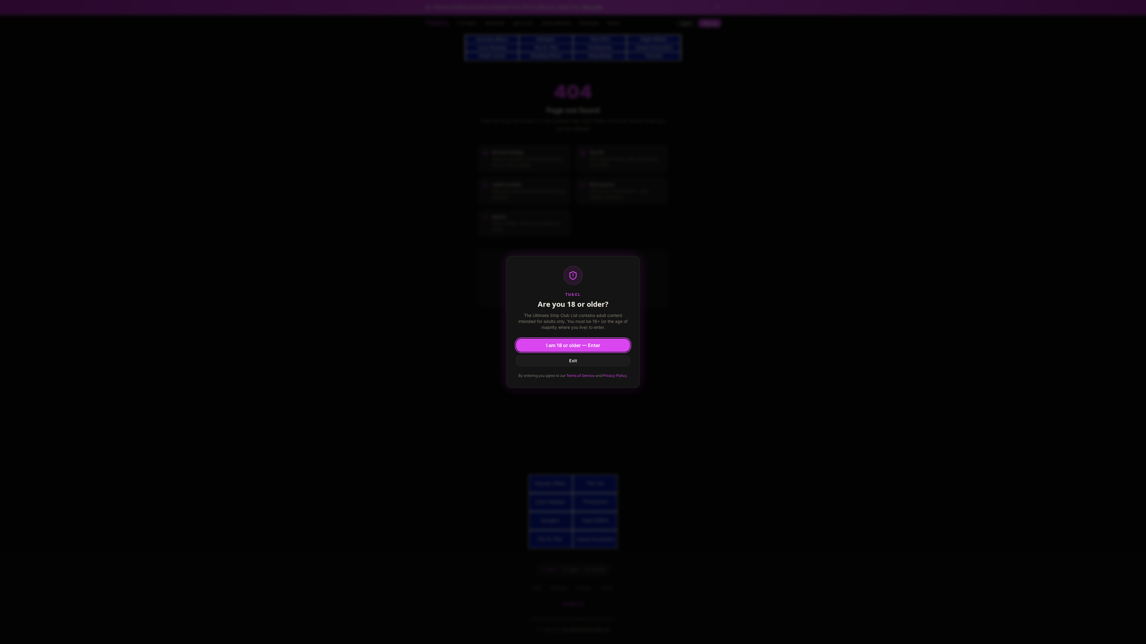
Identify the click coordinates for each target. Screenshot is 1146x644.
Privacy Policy (615, 375)
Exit (573, 360)
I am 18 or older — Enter (573, 345)
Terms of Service (580, 375)
